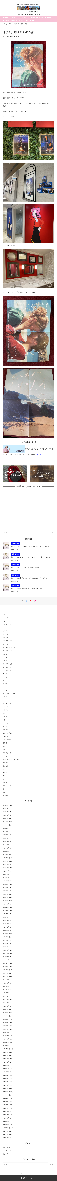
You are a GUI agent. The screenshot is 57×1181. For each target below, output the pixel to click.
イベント (5, 637)
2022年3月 (6, 960)
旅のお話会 (6, 766)
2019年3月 (6, 1078)
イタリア (5, 634)
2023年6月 (6, 914)
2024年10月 (6, 861)
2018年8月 (6, 1101)
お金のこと (6, 614)
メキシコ (5, 726)
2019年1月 (6, 1085)
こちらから (39, 455)
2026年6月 (6, 805)
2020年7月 (6, 1026)
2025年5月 (6, 838)
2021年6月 (6, 989)
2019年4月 (6, 1075)
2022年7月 (6, 947)
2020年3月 (6, 1039)
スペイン (5, 680)
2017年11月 (6, 1131)
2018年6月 (6, 1108)
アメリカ (5, 621)
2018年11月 (6, 1091)
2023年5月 (6, 917)
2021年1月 (6, 1006)
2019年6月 (6, 1068)
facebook (9, 1173)
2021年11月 (6, 973)
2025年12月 (6, 818)
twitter (4, 1173)
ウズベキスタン (8, 641)
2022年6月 (6, 950)
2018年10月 (6, 1095)
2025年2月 (6, 848)
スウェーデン (7, 677)
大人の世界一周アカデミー (11, 759)
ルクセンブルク (8, 733)
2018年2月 (6, 1121)
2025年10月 (6, 825)
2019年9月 (6, 1059)
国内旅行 (5, 756)
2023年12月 (6, 894)
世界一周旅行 (7, 739)
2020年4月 (6, 1035)
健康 (4, 746)
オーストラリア (8, 651)
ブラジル (5, 710)
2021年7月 (6, 986)
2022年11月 (6, 933)
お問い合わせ (7, 1147)
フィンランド (7, 703)
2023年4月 (6, 920)
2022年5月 (6, 953)
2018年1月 (6, 1124)
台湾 (4, 749)
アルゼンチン (7, 624)
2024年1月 (6, 891)
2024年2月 (6, 887)
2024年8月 (6, 868)
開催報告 (5, 795)
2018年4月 (6, 1115)
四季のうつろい (8, 753)
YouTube (15, 1173)
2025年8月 (6, 828)
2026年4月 (6, 808)
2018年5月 (6, 1111)
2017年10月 (6, 1134)
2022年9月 (6, 940)
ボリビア (5, 723)
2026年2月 (6, 815)
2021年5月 (6, 993)
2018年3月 (6, 1118)
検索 (51, 532)
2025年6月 (6, 835)
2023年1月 (6, 930)
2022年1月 (6, 966)
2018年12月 (6, 1088)
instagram (21, 1173)
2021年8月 (6, 983)
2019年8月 (6, 1062)
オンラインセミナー (9, 647)
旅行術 (5, 772)
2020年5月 (6, 1032)
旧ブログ (5, 1154)
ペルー (5, 716)
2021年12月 (6, 970)
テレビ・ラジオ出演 (9, 693)
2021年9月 (6, 980)
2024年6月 (6, 874)
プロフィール (7, 1150)
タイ (4, 687)
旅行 (4, 769)
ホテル (5, 720)
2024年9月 (6, 864)
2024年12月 (6, 854)
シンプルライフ (8, 670)
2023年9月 (6, 904)
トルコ (5, 697)
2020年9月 (6, 1019)
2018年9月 (6, 1098)
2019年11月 (6, 1052)
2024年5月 (6, 877)
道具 (4, 792)
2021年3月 (6, 999)
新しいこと (6, 762)
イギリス (5, 631)
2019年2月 (6, 1082)
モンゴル (5, 730)
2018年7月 (6, 1105)
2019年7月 (6, 1065)
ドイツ (5, 700)
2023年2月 (6, 927)
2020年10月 (6, 1016)
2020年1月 (6, 1045)
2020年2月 (6, 1042)
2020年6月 (6, 1029)
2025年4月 (6, 841)
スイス (5, 674)
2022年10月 (6, 937)
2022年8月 (6, 943)
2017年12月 (6, 1128)
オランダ (5, 644)
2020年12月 (6, 1009)
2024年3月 (6, 884)
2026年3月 (6, 812)
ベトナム (5, 713)
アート (5, 627)
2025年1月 (6, 851)
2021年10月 (6, 976)
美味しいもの (7, 786)
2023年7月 (6, 910)
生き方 (5, 782)
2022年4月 (6, 956)
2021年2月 (6, 1003)
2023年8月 (6, 907)
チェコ (5, 690)
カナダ (5, 654)
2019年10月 (6, 1055)
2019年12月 (6, 1049)
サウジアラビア (8, 664)
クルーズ (5, 660)
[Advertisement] (28, 506)
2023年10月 (6, 900)
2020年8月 (6, 1022)
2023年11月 (6, 897)
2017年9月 (6, 1138)
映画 (17, 36)
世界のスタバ (7, 736)
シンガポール (7, 667)
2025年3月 (6, 845)
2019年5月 (6, 1072)
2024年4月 (6, 881)
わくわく (5, 618)
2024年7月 (6, 871)
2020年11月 (6, 1012)
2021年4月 (6, 996)
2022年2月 (6, 963)
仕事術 (5, 743)
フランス (5, 707)
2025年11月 (6, 821)
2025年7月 (6, 831)
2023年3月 (6, 924)
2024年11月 (6, 858)
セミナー (5, 683)
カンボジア (6, 657)
